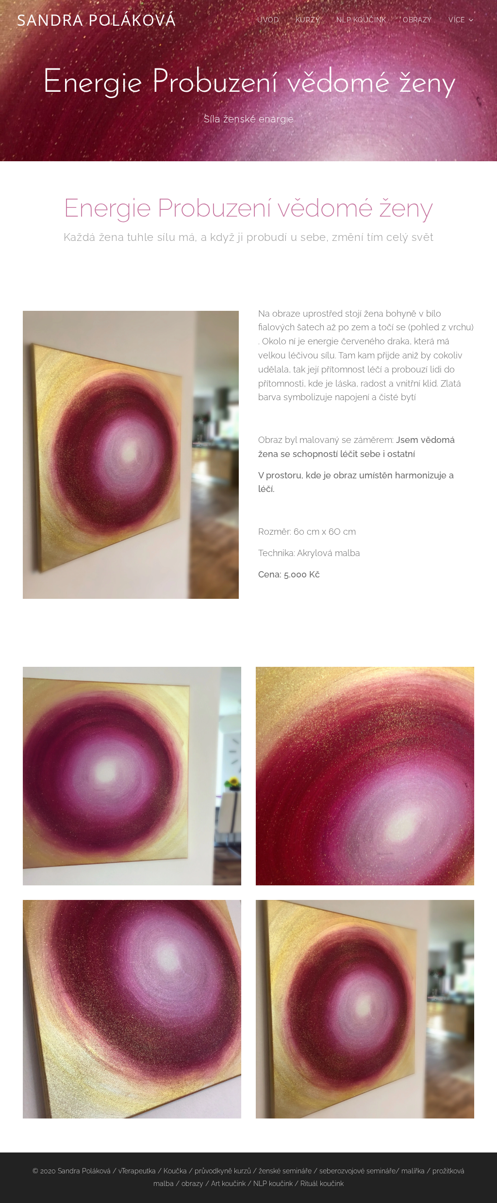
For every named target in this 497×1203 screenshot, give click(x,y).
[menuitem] (268, 20)
